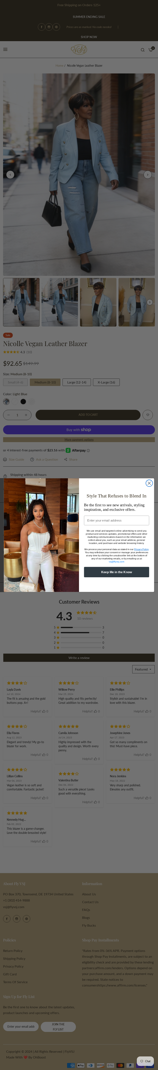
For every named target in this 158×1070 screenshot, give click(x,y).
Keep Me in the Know (116, 572)
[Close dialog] (149, 483)
